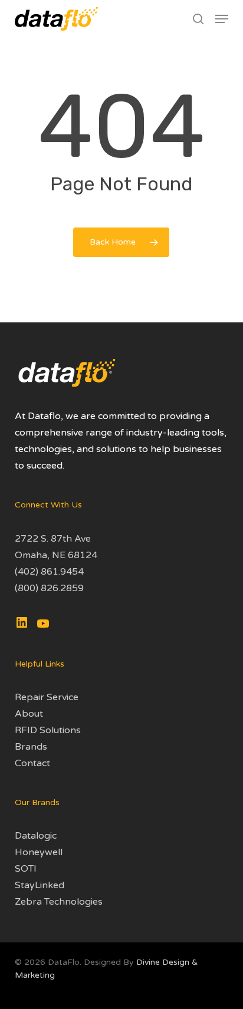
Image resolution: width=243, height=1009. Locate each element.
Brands (31, 747)
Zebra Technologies (59, 902)
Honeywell (39, 852)
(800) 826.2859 (49, 588)
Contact (32, 763)
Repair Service (46, 697)
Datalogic (36, 836)
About (29, 714)
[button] (221, 19)
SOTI (26, 869)
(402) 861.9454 (49, 572)
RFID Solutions (48, 730)
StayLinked (39, 885)
